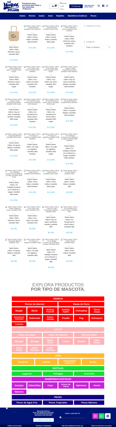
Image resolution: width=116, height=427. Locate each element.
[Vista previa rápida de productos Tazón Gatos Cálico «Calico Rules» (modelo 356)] (76, 173)
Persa (66, 341)
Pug (81, 318)
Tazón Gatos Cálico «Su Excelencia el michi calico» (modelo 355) (69, 222)
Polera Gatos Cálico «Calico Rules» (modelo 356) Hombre (32, 38)
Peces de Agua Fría (27, 402)
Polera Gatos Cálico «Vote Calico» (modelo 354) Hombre (32, 182)
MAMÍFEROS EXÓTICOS (58, 379)
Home (22, 16)
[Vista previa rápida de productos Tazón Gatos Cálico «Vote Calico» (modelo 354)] (76, 242)
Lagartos (27, 373)
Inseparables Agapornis (69, 362)
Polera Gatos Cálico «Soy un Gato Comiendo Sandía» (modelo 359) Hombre (69, 82)
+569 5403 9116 (89, 5)
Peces (93, 16)
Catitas (46, 362)
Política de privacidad (14, 426)
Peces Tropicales (58, 402)
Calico (14, 45)
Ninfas (93, 362)
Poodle (66, 318)
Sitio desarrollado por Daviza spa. (72, 426)
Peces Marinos (89, 402)
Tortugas (58, 373)
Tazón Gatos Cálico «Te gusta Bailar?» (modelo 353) (13, 251)
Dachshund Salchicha (19, 318)
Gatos (42, 16)
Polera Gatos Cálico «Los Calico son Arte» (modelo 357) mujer (51, 82)
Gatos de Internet (58, 335)
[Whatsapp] (101, 416)
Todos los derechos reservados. (101, 426)
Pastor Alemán (50, 318)
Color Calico (96, 341)
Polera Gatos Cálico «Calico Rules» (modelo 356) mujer (51, 38)
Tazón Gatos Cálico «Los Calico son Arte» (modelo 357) (32, 219)
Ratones (19, 392)
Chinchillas (35, 385)
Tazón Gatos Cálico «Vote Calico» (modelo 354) (69, 251)
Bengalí (19, 341)
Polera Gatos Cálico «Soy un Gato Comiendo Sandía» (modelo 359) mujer (13, 114)
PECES (58, 397)
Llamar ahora (88, 7)
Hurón (97, 385)
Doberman (34, 318)
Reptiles (60, 16)
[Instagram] (95, 416)
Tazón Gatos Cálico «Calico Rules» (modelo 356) (69, 182)
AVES (58, 355)
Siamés (81, 341)
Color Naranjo (34, 349)
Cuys (50, 385)
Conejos (19, 385)
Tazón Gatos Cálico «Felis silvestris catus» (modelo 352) (14, 219)
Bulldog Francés (50, 311)
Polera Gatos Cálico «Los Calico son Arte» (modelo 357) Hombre (32, 82)
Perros (32, 16)
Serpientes (89, 374)
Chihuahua (81, 310)
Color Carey (19, 349)
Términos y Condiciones (43, 426)
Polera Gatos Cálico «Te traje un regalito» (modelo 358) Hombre (32, 149)
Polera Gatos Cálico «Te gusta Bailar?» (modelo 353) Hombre (69, 111)
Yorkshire (19, 324)
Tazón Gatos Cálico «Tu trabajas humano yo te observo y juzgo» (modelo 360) (51, 256)
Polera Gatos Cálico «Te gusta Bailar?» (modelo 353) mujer (13, 146)
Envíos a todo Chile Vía (72, 413)
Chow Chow (97, 310)
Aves (50, 16)
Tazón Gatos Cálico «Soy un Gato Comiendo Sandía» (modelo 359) (50, 222)
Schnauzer (97, 318)
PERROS (58, 298)
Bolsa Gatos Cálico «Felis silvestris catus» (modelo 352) (14, 50)
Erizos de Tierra (65, 385)
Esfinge (35, 341)
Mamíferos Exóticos (77, 16)
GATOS (58, 329)
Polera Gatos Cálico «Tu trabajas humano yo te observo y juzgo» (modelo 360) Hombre (69, 152)
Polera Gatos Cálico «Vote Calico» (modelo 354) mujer (51, 182)
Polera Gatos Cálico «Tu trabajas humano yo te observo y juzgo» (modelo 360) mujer (14, 188)
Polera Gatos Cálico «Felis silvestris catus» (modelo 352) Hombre (69, 41)
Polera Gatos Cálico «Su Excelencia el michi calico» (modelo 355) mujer (51, 116)
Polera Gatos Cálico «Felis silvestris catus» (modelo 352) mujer (14, 82)
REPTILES (58, 368)
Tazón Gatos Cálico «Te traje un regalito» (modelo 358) (32, 251)
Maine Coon (50, 341)
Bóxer (34, 310)
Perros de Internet (34, 304)
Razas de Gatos (26, 335)
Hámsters (81, 385)
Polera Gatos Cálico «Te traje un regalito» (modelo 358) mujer (51, 149)
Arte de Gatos (89, 335)
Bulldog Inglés (66, 311)
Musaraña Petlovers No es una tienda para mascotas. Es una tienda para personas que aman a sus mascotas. (43, 413)
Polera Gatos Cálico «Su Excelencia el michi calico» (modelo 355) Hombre (32, 116)
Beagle (19, 310)
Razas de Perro (81, 304)
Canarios (23, 362)
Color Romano (50, 349)
